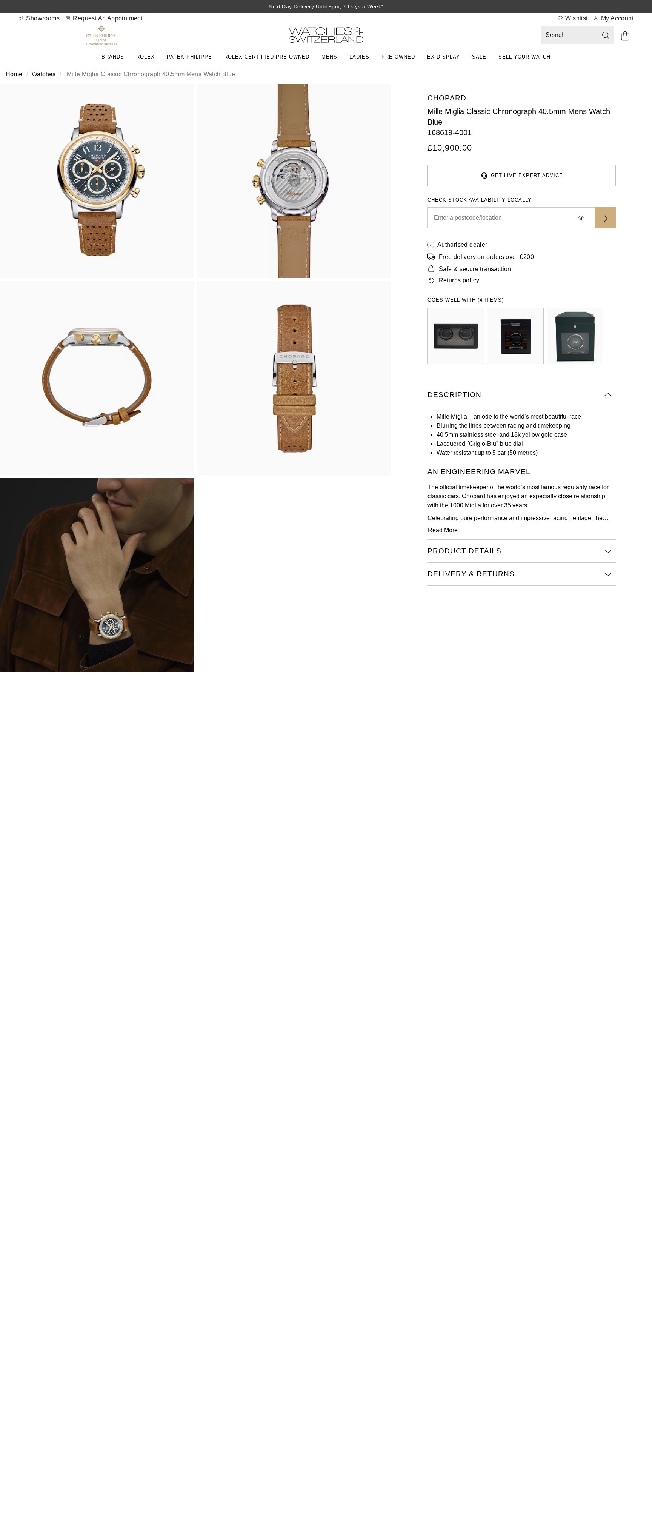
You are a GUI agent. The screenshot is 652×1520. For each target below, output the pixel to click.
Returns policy (459, 280)
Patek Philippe (189, 57)
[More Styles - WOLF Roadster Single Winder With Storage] (515, 336)
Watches (44, 74)
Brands (112, 57)
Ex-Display (443, 57)
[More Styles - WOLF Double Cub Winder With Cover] (455, 336)
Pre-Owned (398, 57)
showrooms (42, 18)
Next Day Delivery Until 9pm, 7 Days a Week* (326, 6)
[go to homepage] (326, 36)
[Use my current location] (581, 217)
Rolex (145, 57)
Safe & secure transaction (475, 269)
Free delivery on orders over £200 (486, 257)
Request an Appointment (107, 18)
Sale (479, 57)
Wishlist (576, 18)
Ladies (359, 57)
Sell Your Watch (524, 57)
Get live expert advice (527, 175)
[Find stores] (605, 217)
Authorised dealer (462, 245)
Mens (329, 57)
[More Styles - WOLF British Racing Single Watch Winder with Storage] (575, 336)
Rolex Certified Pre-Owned (266, 57)
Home (14, 74)
